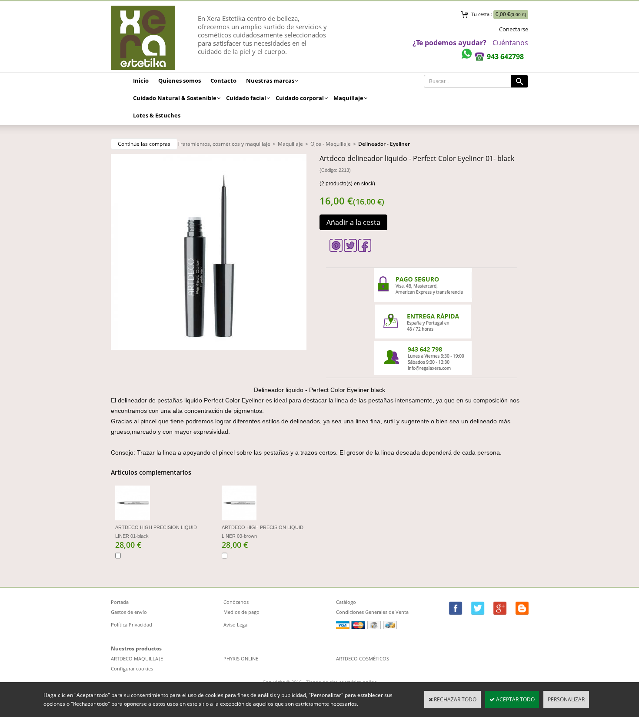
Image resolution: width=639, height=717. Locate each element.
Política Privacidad (131, 624)
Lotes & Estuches (156, 115)
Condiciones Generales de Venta (372, 612)
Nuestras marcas (270, 80)
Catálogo (346, 602)
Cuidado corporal (300, 98)
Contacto (223, 80)
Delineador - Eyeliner (384, 143)
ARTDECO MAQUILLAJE (137, 658)
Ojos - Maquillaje (330, 143)
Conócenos (236, 602)
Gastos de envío (129, 612)
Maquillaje (348, 98)
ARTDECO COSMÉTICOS (362, 658)
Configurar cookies (132, 668)
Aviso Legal (236, 624)
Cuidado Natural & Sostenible (174, 98)
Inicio (141, 80)
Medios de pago (241, 612)
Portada (120, 602)
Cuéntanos (510, 42)
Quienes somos (179, 80)
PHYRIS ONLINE (240, 658)
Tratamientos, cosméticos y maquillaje (223, 143)
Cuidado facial (246, 98)
